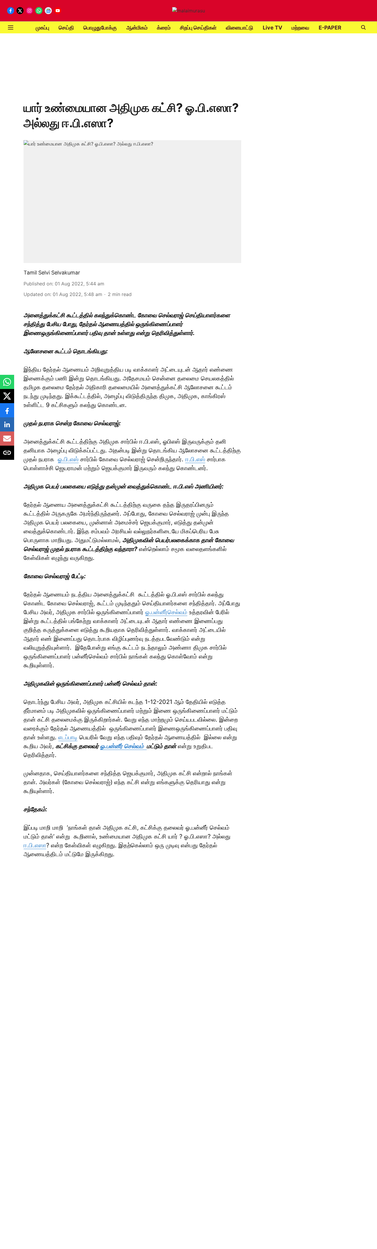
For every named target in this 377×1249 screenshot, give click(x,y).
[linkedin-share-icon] (7, 427)
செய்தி (66, 27)
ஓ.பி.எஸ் (68, 459)
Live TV (272, 27)
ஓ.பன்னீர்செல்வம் (166, 612)
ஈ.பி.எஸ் (195, 459)
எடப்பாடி (67, 737)
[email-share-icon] (7, 441)
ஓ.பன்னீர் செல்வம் (123, 746)
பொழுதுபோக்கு (100, 27)
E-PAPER (330, 27)
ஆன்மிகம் (137, 27)
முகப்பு (42, 27)
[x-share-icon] (7, 399)
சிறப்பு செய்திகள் (198, 27)
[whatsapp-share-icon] (7, 385)
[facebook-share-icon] (7, 413)
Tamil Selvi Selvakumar (52, 272)
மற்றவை (300, 27)
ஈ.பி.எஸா (35, 845)
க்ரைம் (164, 27)
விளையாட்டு (239, 27)
